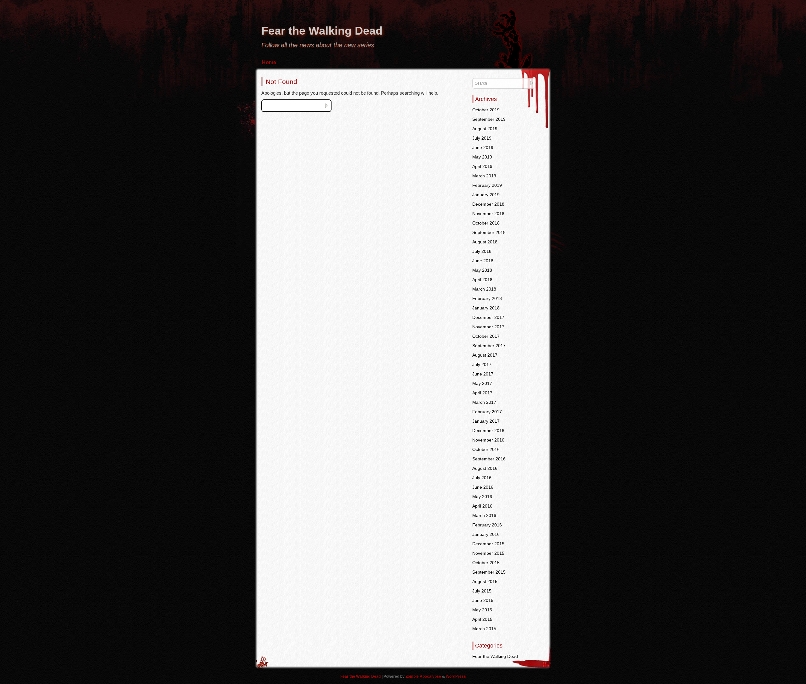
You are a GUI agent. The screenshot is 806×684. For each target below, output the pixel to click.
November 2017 (488, 326)
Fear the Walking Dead (322, 30)
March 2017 (484, 402)
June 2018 (482, 260)
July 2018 (481, 251)
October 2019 (486, 109)
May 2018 (482, 270)
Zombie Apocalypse (424, 676)
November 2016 (488, 439)
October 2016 (486, 449)
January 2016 (486, 534)
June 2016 (482, 487)
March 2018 (484, 289)
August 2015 (484, 581)
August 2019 (484, 128)
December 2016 (488, 430)
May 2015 (482, 609)
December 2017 (488, 317)
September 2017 (489, 345)
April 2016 (482, 506)
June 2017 (482, 373)
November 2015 (488, 553)
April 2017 (482, 392)
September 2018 (489, 232)
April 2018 (482, 279)
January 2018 (486, 307)
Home (269, 62)
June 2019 (482, 147)
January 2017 (486, 421)
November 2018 (488, 213)
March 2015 (484, 628)
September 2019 (489, 119)
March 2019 (484, 175)
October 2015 (486, 562)
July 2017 (481, 364)
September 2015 (489, 572)
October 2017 (486, 336)
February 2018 (487, 298)
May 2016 (482, 496)
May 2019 (482, 156)
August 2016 (484, 468)
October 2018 (486, 222)
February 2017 (487, 411)
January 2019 (486, 194)
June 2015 (482, 600)
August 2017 (484, 355)
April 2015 (482, 619)
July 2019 (481, 138)
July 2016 (481, 477)
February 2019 (487, 185)
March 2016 (484, 515)
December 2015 (488, 543)
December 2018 (488, 204)
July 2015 (481, 590)
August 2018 (484, 241)
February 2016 (487, 524)
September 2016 (489, 458)
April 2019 (482, 166)
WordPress (456, 676)
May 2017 (482, 383)
